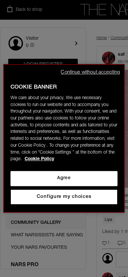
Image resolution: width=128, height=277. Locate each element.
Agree (64, 178)
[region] (64, 138)
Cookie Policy (39, 159)
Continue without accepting (90, 72)
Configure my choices (64, 196)
